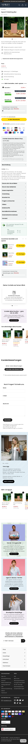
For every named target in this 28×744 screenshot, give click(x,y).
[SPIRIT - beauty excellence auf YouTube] (20, 700)
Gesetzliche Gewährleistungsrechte (13, 58)
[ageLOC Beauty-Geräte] (14, 567)
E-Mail (5, 396)
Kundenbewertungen (19, 688)
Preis (2, 63)
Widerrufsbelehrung (6, 682)
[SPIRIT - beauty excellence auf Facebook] (17, 700)
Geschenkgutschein (19, 686)
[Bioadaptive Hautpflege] (14, 602)
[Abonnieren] (23, 640)
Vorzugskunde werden (19, 682)
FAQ (15, 676)
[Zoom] (22, 35)
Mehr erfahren (8, 481)
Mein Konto (16, 678)
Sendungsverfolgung (19, 680)
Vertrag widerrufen (5, 684)
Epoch (10, 490)
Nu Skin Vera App (18, 684)
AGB (2, 686)
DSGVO (3, 690)
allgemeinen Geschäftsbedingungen (10, 426)
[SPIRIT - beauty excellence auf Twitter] (23, 700)
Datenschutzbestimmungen (9, 428)
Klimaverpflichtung (6, 678)
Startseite (3, 9)
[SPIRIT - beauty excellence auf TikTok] (17, 703)
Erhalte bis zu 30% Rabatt (14, 1)
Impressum (4, 692)
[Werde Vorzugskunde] (14, 532)
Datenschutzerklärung (6, 688)
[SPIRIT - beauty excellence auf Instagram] (15, 700)
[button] (14, 165)
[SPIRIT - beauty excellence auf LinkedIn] (20, 703)
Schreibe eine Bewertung (14, 369)
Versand (3, 680)
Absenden (7, 420)
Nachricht (6, 403)
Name (4, 388)
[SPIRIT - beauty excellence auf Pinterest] (15, 703)
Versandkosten (12, 116)
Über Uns (3, 676)
